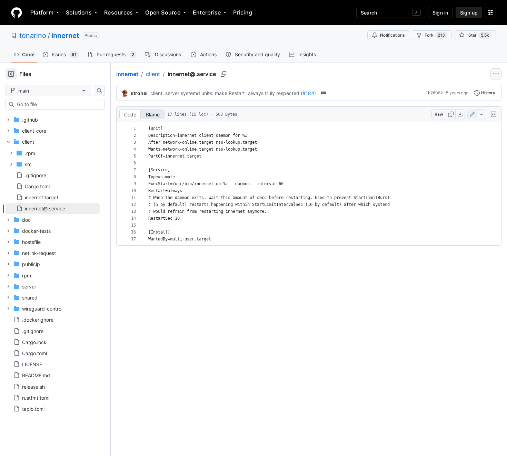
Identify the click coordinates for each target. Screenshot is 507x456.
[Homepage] (16, 12)
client (153, 73)
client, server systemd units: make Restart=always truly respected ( (226, 93)
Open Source (162, 12)
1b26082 (434, 92)
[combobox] (58, 104)
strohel (139, 93)
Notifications (392, 35)
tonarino (32, 35)
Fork (435, 35)
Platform (41, 12)
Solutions (79, 12)
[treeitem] (53, 208)
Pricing (242, 12)
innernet (65, 35)
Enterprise (207, 12)
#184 (308, 93)
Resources (118, 12)
